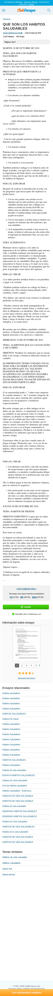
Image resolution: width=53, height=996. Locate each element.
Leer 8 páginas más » (26, 589)
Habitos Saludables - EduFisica (16, 791)
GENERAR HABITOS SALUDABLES (19, 811)
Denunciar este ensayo (26, 678)
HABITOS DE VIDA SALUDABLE (17, 801)
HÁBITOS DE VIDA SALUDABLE (17, 796)
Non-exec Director (31, 2)
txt (11, 596)
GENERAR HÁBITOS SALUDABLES (19, 816)
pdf (21, 596)
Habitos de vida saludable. (14, 770)
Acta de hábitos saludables (14, 786)
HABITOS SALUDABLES (14, 714)
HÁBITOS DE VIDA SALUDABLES (18, 827)
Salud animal (8, 874)
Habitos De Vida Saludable (14, 780)
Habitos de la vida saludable (15, 832)
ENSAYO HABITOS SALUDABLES (18, 775)
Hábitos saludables (11, 703)
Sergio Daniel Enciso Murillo (13, 33)
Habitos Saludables (11, 709)
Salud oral (7, 869)
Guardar (27, 607)
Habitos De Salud (10, 719)
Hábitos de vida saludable (14, 806)
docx (34, 596)
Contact (31, 4)
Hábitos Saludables (11, 729)
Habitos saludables (11, 698)
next (39, 665)
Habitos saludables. (11, 693)
